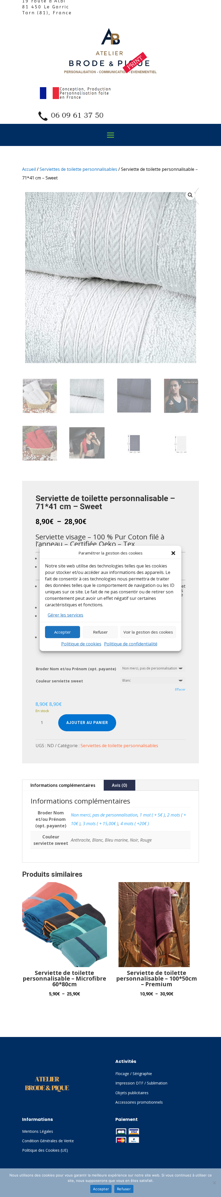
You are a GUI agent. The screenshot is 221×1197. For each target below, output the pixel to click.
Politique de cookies (81, 644)
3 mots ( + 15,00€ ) (100, 824)
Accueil (29, 169)
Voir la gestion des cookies (148, 632)
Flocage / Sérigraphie (133, 1073)
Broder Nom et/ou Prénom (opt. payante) (76, 668)
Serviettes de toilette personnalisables (78, 169)
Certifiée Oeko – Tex (102, 544)
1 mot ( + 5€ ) (152, 815)
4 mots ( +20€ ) (134, 824)
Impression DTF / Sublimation (141, 1083)
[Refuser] (214, 1182)
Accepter (62, 632)
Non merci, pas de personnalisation (104, 815)
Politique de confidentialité (130, 644)
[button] (173, 553)
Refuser (100, 632)
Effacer (180, 689)
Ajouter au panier (87, 722)
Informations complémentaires (62, 785)
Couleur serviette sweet (59, 680)
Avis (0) (119, 785)
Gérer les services (65, 615)
